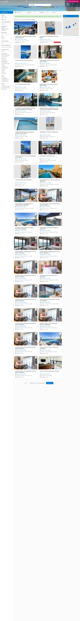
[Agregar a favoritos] (36, 23)
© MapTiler (71, 35)
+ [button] (64, 19)
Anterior (25, 383)
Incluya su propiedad (72, 1)
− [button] (64, 20)
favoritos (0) (45, 1)
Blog (39, 1)
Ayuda (31, 1)
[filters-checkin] (2, 17)
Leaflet (69, 35)
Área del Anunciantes (62, 1)
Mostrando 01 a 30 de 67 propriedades (37, 383)
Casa (4, 27)
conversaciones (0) (53, 1)
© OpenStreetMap (76, 35)
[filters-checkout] (2, 19)
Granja (4, 30)
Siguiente (49, 383)
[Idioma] (27, 1)
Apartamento (5, 29)
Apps (35, 1)
